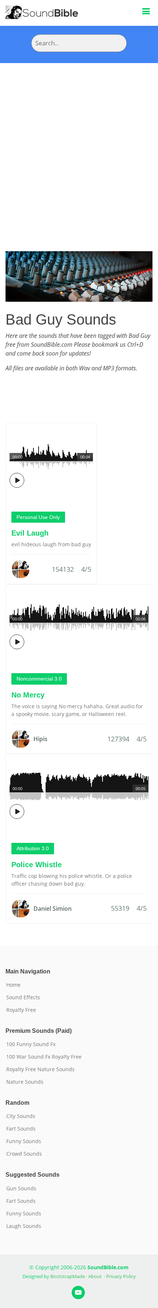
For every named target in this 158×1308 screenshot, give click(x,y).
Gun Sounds (21, 1188)
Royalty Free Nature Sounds (40, 1069)
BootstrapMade (67, 1276)
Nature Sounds (24, 1081)
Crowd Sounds (24, 1153)
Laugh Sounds (23, 1226)
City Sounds (20, 1116)
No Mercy (27, 695)
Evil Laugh (30, 533)
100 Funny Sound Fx (30, 1044)
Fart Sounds (21, 1128)
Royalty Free (21, 1010)
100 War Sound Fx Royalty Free (44, 1056)
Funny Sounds (23, 1141)
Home (13, 984)
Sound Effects (23, 997)
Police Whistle (36, 865)
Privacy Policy (121, 1276)
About (95, 1276)
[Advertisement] (79, 146)
